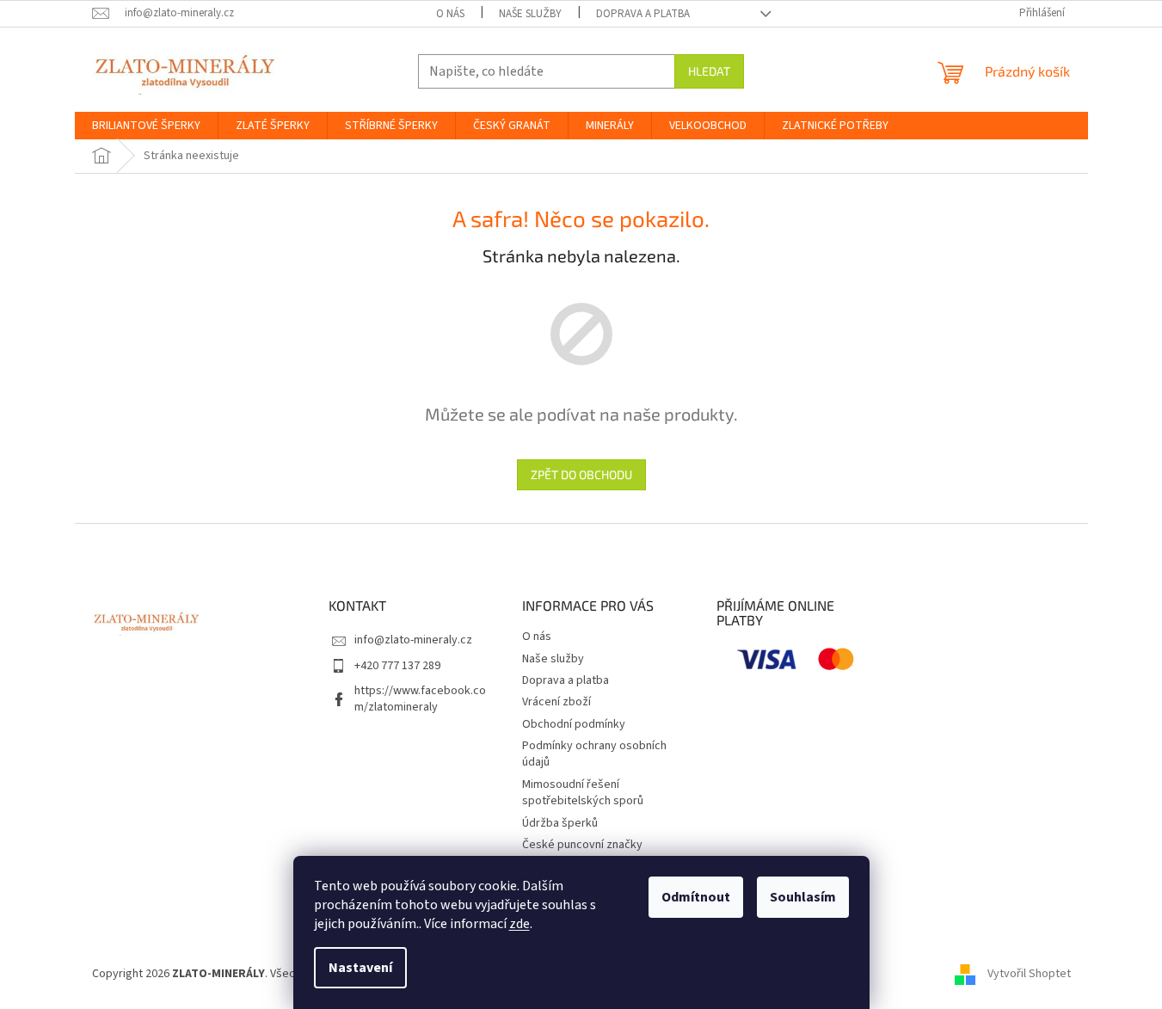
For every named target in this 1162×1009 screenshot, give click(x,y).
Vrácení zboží (556, 702)
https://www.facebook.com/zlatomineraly (420, 699)
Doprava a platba (643, 14)
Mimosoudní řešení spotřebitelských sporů (582, 792)
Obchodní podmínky (573, 724)
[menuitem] (146, 125)
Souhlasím (803, 897)
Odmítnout (695, 897)
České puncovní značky (582, 844)
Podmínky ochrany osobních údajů (594, 754)
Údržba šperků (560, 823)
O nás (450, 14)
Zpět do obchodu (581, 474)
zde (519, 923)
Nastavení (360, 967)
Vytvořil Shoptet (1029, 973)
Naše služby (530, 14)
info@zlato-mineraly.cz (413, 640)
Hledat (709, 71)
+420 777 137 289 (397, 665)
